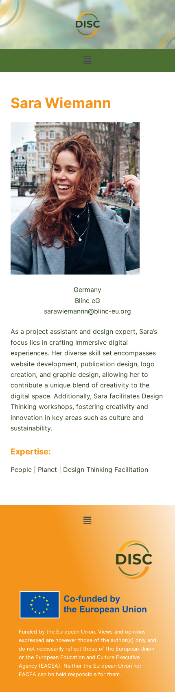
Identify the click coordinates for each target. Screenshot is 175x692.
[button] (87, 60)
